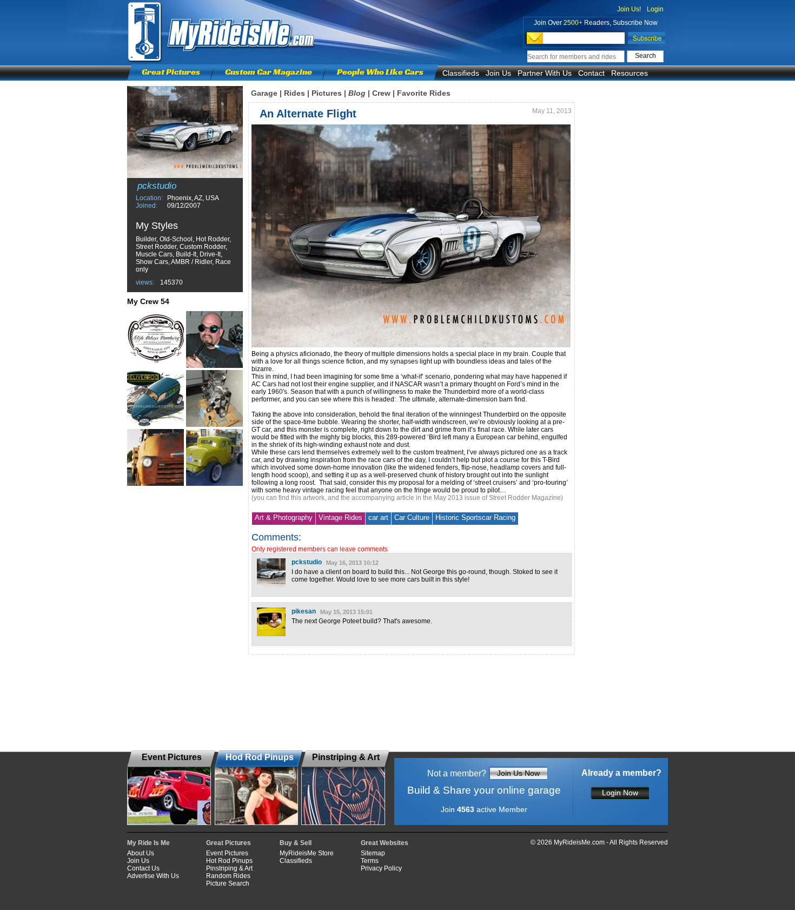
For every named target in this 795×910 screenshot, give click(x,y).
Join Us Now (518, 773)
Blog (357, 93)
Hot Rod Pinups (229, 861)
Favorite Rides (424, 93)
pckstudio (307, 562)
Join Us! (629, 9)
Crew (381, 93)
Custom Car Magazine (268, 71)
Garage (264, 93)
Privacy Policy (381, 868)
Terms (370, 861)
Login (655, 9)
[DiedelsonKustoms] (155, 457)
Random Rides (228, 876)
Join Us (498, 73)
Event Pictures (227, 853)
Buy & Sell (296, 843)
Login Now (620, 792)
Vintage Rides (340, 517)
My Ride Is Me (148, 843)
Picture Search (227, 883)
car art (378, 517)
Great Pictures (171, 71)
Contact (591, 73)
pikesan (304, 611)
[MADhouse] (155, 398)
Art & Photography (284, 517)
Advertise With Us (153, 876)
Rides (294, 93)
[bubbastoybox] (214, 339)
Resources (629, 73)
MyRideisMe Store (307, 853)
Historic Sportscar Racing (475, 517)
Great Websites (384, 843)
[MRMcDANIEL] (214, 398)
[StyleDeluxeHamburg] (155, 339)
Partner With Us (545, 73)
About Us (140, 853)
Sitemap (373, 853)
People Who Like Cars (380, 71)
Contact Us (143, 868)
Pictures (327, 93)
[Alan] (214, 457)
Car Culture (411, 517)
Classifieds (460, 73)
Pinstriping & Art (229, 868)
